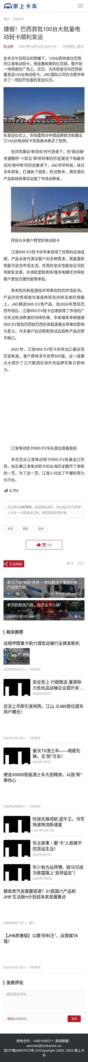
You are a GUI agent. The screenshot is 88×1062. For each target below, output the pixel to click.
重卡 (32, 923)
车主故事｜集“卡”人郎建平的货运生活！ (57, 845)
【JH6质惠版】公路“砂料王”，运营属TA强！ (41, 938)
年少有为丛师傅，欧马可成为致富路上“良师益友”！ (58, 869)
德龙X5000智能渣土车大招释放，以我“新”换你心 (43, 777)
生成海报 (15, 563)
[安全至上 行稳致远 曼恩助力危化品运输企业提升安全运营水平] (17, 687)
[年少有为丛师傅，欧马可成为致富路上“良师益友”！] (17, 872)
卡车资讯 (68, 46)
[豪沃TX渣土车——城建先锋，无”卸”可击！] (17, 756)
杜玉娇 (8, 46)
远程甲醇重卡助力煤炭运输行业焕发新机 (42, 643)
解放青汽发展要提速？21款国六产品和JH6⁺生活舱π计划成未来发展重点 (40, 893)
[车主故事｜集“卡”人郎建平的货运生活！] (17, 848)
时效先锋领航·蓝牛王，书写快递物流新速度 (58, 821)
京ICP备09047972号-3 (20, 1050)
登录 (10, 1019)
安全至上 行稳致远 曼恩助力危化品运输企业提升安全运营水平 (58, 684)
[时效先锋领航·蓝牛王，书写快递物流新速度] (17, 824)
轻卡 (80, 46)
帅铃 (25, 529)
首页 (6, 19)
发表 (74, 1019)
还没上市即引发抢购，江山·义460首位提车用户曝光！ (44, 708)
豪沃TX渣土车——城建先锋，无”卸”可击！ (56, 753)
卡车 (10, 529)
